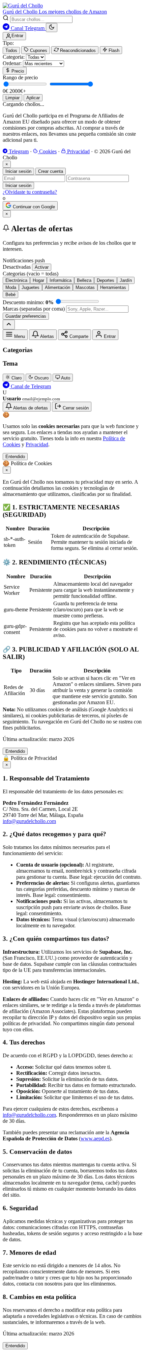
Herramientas (113, 287)
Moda (10, 287)
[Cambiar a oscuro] (51, 27)
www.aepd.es (95, 1138)
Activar (42, 267)
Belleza (84, 280)
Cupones (38, 50)
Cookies (47, 151)
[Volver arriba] (9, 324)
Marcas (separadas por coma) (34, 309)
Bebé (10, 294)
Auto (65, 377)
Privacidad (78, 151)
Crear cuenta (50, 171)
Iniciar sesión (18, 171)
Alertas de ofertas (30, 407)
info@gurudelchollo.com (29, 821)
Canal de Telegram (30, 386)
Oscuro (41, 377)
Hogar (38, 280)
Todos (11, 50)
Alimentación (57, 287)
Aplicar (33, 97)
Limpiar (12, 97)
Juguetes (30, 287)
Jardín (126, 280)
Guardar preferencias (25, 316)
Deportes (105, 280)
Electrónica (16, 280)
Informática (60, 280)
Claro (16, 377)
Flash (113, 50)
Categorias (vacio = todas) (30, 273)
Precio (17, 71)
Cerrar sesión (75, 407)
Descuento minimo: (28, 302)
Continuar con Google (33, 206)
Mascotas (85, 287)
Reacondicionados (77, 50)
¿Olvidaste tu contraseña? (30, 192)
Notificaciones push (24, 260)
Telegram (18, 151)
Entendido (15, 456)
